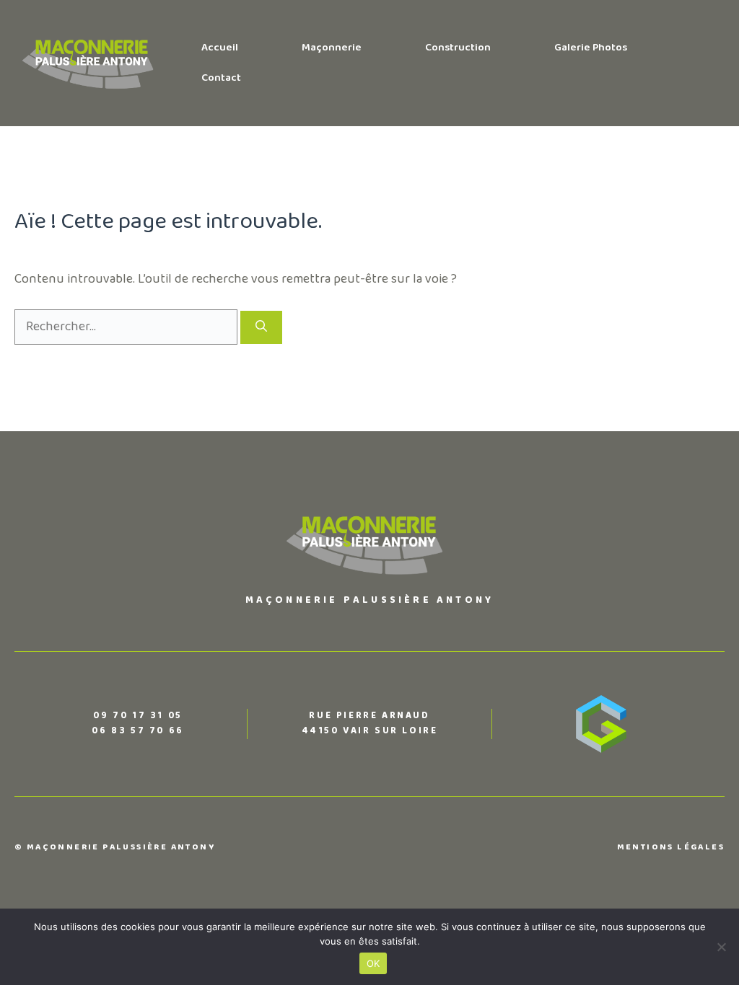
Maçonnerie (332, 48)
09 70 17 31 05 (137, 715)
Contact (221, 78)
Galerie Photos (590, 48)
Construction (458, 48)
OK (373, 963)
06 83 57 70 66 (137, 730)
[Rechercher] (261, 327)
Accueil (219, 48)
